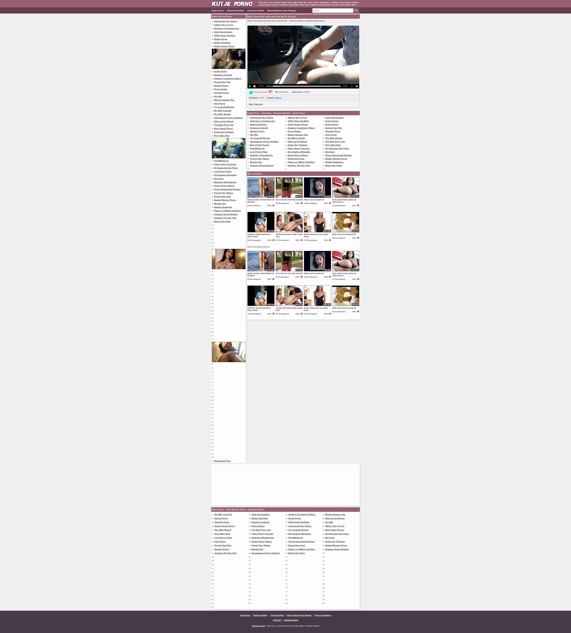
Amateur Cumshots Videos (227, 78)
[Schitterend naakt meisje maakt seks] (289, 232)
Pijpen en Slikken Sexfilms (227, 211)
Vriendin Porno (221, 93)
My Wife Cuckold (222, 110)
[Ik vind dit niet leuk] (270, 92)
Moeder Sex (220, 203)
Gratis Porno (220, 71)
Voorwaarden (291, 620)
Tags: (251, 104)
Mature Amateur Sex (224, 100)
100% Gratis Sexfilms (224, 35)
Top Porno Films (255, 10)
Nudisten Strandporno (225, 182)
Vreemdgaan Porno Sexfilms (228, 118)
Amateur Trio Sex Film (225, 218)
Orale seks (258, 104)
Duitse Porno (220, 39)
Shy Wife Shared (222, 114)
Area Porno (219, 103)
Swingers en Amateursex (226, 28)
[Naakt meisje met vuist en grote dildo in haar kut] (229, 157)
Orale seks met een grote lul (344, 234)
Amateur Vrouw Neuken (226, 214)
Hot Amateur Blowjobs (225, 175)
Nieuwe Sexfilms (235, 10)
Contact (277, 620)
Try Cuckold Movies (224, 107)
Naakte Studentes (223, 207)
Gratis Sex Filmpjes (224, 132)
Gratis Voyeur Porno (224, 46)
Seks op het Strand (223, 121)
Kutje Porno (218, 10)
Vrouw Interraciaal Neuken (227, 189)
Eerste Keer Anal (222, 196)
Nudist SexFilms (222, 42)
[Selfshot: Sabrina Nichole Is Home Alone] (260, 232)
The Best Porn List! (224, 125)
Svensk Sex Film (222, 82)
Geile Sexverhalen (223, 32)
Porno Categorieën (323, 615)
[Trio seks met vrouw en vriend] (229, 68)
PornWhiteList (221, 161)
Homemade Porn (222, 461)
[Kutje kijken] (229, 268)
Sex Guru (218, 178)
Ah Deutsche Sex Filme (226, 168)
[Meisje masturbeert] (229, 361)
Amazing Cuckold (223, 75)
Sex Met (218, 96)
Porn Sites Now (222, 135)
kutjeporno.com (258, 626)
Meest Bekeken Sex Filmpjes (281, 10)
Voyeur (278, 98)
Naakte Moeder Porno (225, 200)
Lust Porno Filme (223, 171)
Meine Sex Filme (222, 221)
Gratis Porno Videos (224, 186)
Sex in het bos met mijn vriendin (289, 200)
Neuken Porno (221, 85)
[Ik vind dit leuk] (251, 92)
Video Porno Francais (225, 164)
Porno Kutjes (220, 89)
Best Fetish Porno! (223, 128)
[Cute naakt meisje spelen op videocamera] (345, 197)
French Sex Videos (223, 193)
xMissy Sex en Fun (223, 25)
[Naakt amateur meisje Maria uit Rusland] (260, 197)
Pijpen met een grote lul (314, 200)
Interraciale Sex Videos (225, 21)
